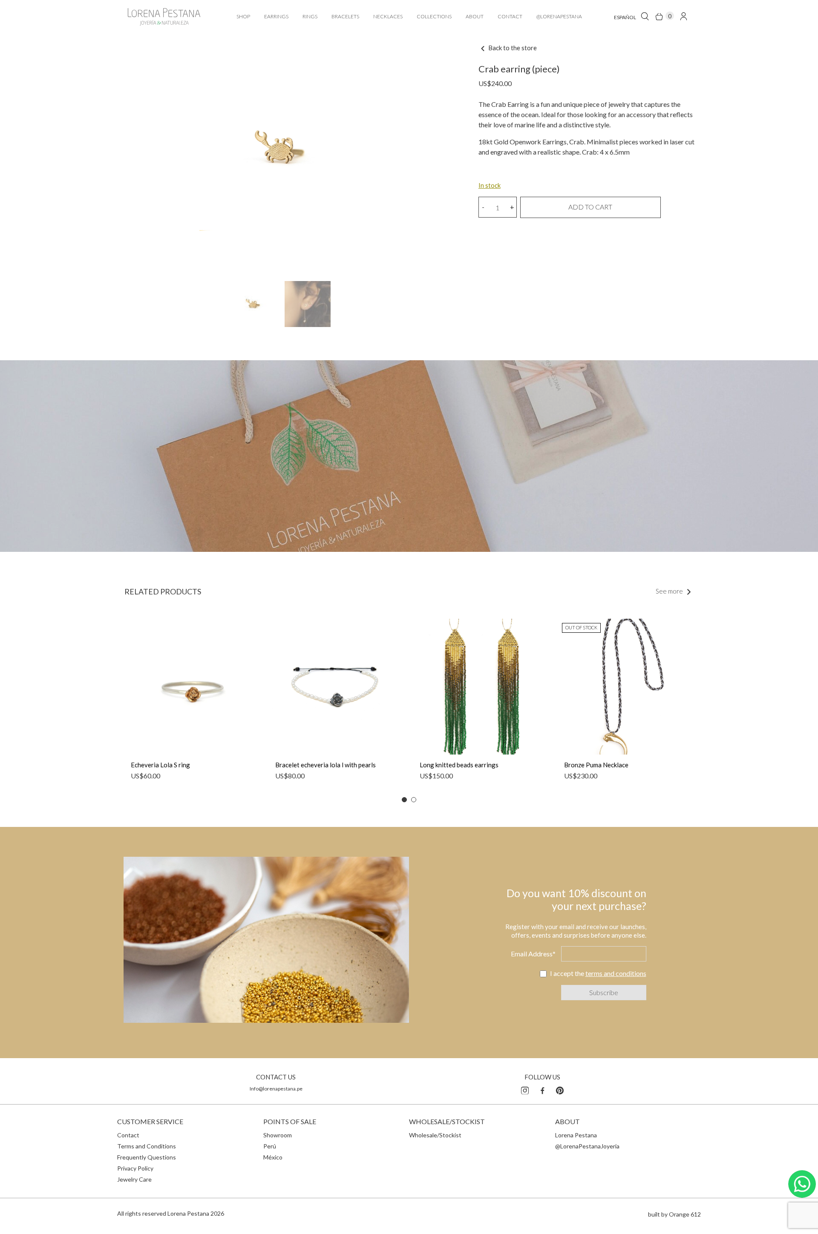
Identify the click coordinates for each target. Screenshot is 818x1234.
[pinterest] (560, 1089)
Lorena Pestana (576, 1135)
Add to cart (590, 207)
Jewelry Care (134, 1179)
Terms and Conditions (146, 1146)
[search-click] (645, 16)
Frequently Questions (146, 1157)
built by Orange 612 (674, 1214)
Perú (269, 1146)
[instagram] (525, 1089)
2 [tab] (413, 799)
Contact (128, 1135)
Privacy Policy (135, 1168)
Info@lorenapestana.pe (276, 1088)
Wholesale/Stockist (435, 1135)
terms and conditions (615, 973)
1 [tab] (404, 799)
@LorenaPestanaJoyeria (587, 1146)
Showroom (277, 1135)
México (272, 1157)
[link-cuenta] (683, 16)
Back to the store (512, 48)
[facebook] (542, 1089)
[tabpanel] (192, 704)
